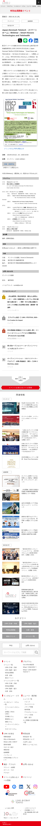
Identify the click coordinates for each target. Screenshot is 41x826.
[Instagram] (35, 787)
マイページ (27, 777)
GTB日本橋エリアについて (11, 759)
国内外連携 (7, 744)
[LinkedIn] (21, 787)
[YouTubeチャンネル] (6, 787)
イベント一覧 (30, 636)
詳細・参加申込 (9, 164)
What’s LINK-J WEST (10, 742)
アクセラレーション (30, 712)
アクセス (6, 772)
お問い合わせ (30, 645)
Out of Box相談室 (28, 664)
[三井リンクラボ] (29, 793)
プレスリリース (29, 704)
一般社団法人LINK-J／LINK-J (6, 2)
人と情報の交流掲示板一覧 (30, 721)
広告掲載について (30, 810)
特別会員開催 (10, 630)
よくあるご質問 (9, 808)
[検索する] (36, 652)
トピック (27, 701)
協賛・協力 (28, 717)
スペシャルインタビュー (12, 708)
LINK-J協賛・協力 (30, 623)
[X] (28, 787)
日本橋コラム (9, 716)
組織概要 (6, 752)
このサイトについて (30, 808)
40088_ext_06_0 (8, 97)
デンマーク (11, 21)
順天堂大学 (11, 25)
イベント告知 (28, 715)
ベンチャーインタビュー (12, 725)
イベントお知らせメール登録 (11, 778)
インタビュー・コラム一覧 (11, 703)
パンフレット (8, 755)
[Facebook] (14, 787)
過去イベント (10, 636)
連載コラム (8, 722)
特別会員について (28, 739)
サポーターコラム (10, 729)
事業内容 (6, 750)
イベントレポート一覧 (11, 680)
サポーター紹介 (9, 747)
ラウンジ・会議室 (9, 767)
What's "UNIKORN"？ (30, 667)
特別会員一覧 (27, 736)
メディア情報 (28, 707)
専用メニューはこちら (30, 744)
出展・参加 (30, 630)
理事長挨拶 (7, 736)
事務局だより (9, 719)
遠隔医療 (30, 21)
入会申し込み (27, 742)
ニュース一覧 (27, 699)
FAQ (10, 645)
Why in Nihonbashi (9, 739)
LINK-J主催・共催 (11, 623)
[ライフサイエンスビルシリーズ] (11, 793)
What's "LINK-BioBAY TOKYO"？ (30, 671)
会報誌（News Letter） (9, 713)
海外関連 (27, 709)
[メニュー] (38, 2)
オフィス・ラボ (9, 770)
